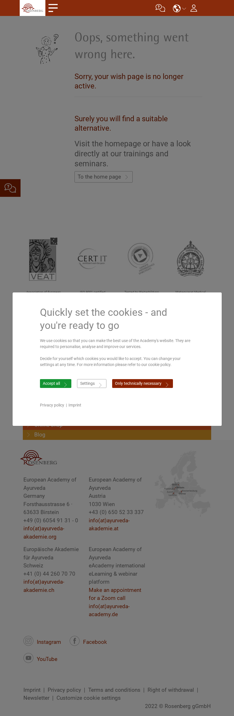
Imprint (74, 405)
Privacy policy (52, 405)
